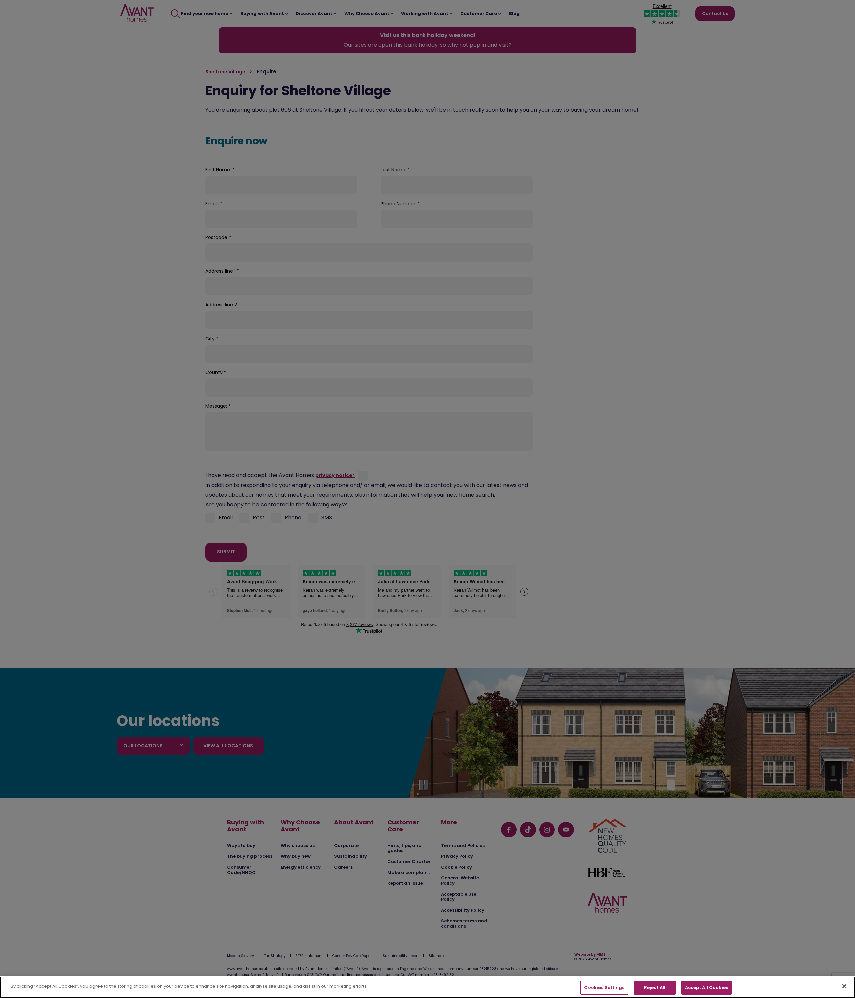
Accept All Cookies (706, 987)
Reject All (654, 987)
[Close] (844, 986)
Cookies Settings (604, 987)
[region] (427, 987)
